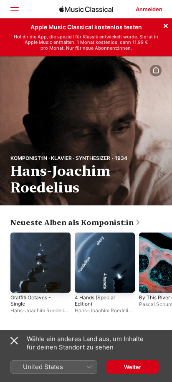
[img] (86, 9)
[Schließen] (165, 24)
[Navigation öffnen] (14, 9)
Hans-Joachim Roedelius (39, 310)
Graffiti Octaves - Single (30, 300)
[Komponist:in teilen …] (156, 70)
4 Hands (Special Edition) (95, 300)
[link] (75, 222)
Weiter (132, 367)
